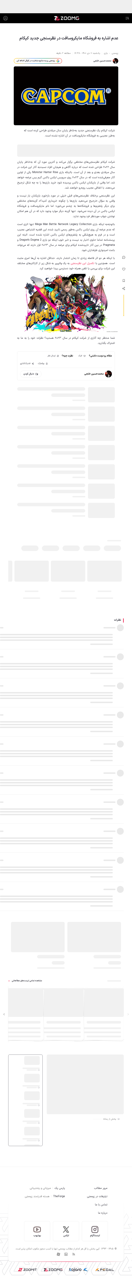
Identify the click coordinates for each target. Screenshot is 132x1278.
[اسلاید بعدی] (4, 1014)
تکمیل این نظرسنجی (82, 263)
